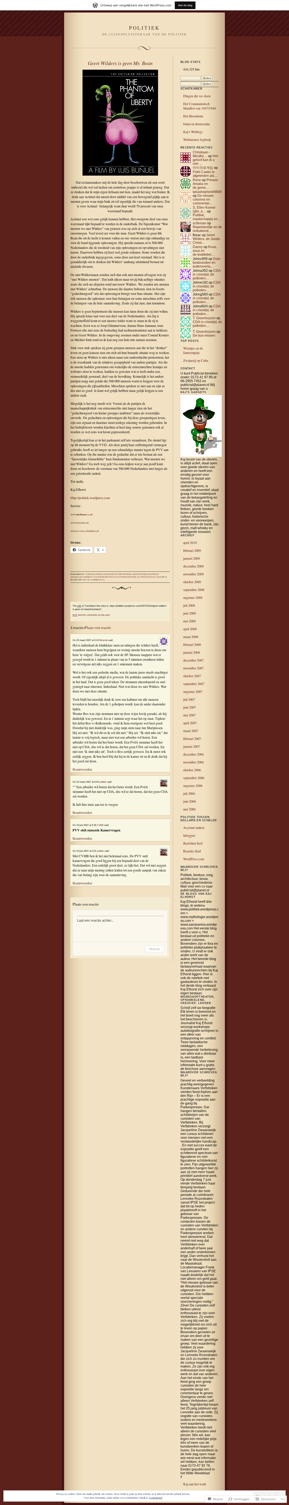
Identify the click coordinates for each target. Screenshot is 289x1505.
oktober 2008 (192, 582)
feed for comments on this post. (91, 615)
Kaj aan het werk (194, 1484)
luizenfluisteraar (95, 574)
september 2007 (193, 683)
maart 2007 (190, 730)
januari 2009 (191, 558)
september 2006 (193, 777)
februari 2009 (192, 550)
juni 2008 (189, 613)
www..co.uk (81, 514)
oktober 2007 (192, 676)
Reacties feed (192, 851)
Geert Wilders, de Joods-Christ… (207, 238)
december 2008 (193, 566)
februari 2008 (192, 644)
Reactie (154, 949)
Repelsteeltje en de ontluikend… (207, 229)
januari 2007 (191, 746)
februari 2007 (192, 738)
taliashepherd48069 (208, 192)
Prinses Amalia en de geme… (205, 183)
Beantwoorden (82, 769)
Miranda (103, 640)
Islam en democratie (196, 124)
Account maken (193, 827)
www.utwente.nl (79, 522)
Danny (198, 247)
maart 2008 (190, 636)
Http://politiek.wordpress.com (90, 497)
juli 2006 (189, 793)
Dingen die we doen (197, 96)
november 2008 (193, 574)
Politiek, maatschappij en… (207, 217)
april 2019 (190, 542)
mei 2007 (189, 715)
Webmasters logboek (197, 139)
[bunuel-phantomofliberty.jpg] (120, 123)
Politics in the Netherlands (121, 574)
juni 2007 (189, 707)
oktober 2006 (192, 770)
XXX (159, 577)
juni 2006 (189, 801)
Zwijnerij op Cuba (195, 360)
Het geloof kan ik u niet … (205, 159)
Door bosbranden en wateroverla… (206, 262)
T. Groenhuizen (204, 318)
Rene (197, 180)
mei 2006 (189, 809)
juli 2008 (189, 605)
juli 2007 (189, 699)
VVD (95, 577)
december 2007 (193, 660)
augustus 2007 (192, 691)
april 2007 (190, 723)
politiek (142, 574)
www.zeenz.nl (148, 577)
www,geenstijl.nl (130, 577)
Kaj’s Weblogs (193, 131)
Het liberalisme (193, 116)
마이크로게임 (203, 167)
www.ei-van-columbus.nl (84, 531)
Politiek (144, 27)
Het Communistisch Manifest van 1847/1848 (199, 105)
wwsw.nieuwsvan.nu (109, 577)
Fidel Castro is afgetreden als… (205, 174)
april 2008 (190, 629)
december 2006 (193, 754)
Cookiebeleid (155, 1497)
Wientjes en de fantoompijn (193, 350)
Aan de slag (185, 5)
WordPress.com (193, 859)
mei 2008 (189, 621)
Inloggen (189, 835)
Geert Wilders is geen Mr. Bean (120, 63)
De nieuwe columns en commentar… (203, 199)
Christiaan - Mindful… (201, 154)
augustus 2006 (192, 785)
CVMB (100, 825)
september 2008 (193, 589)
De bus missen (204, 335)
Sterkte (87, 577)
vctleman (199, 223)
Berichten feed (192, 843)
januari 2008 (191, 652)
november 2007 (193, 668)
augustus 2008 (192, 597)
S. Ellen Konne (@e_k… (204, 209)
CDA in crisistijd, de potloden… (206, 274)
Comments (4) (98, 579)
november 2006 (193, 762)
